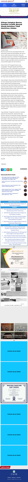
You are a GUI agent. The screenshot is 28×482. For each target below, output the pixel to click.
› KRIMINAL (6, 20)
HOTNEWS (14, 5)
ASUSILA (23, 4)
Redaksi (9, 477)
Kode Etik (18, 477)
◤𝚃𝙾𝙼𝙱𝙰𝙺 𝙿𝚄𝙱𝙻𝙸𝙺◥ (17, 479)
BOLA (4, 4)
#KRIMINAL (3, 164)
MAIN (14, 4)
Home (2, 20)
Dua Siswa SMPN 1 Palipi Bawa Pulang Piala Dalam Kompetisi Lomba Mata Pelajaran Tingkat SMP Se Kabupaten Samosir (15, 228)
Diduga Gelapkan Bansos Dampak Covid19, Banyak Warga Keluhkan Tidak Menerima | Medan (11, 25)
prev (13, 340)
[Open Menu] (26, 1)
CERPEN (5, 5)
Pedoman (14, 477)
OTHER (23, 5)
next (14, 340)
